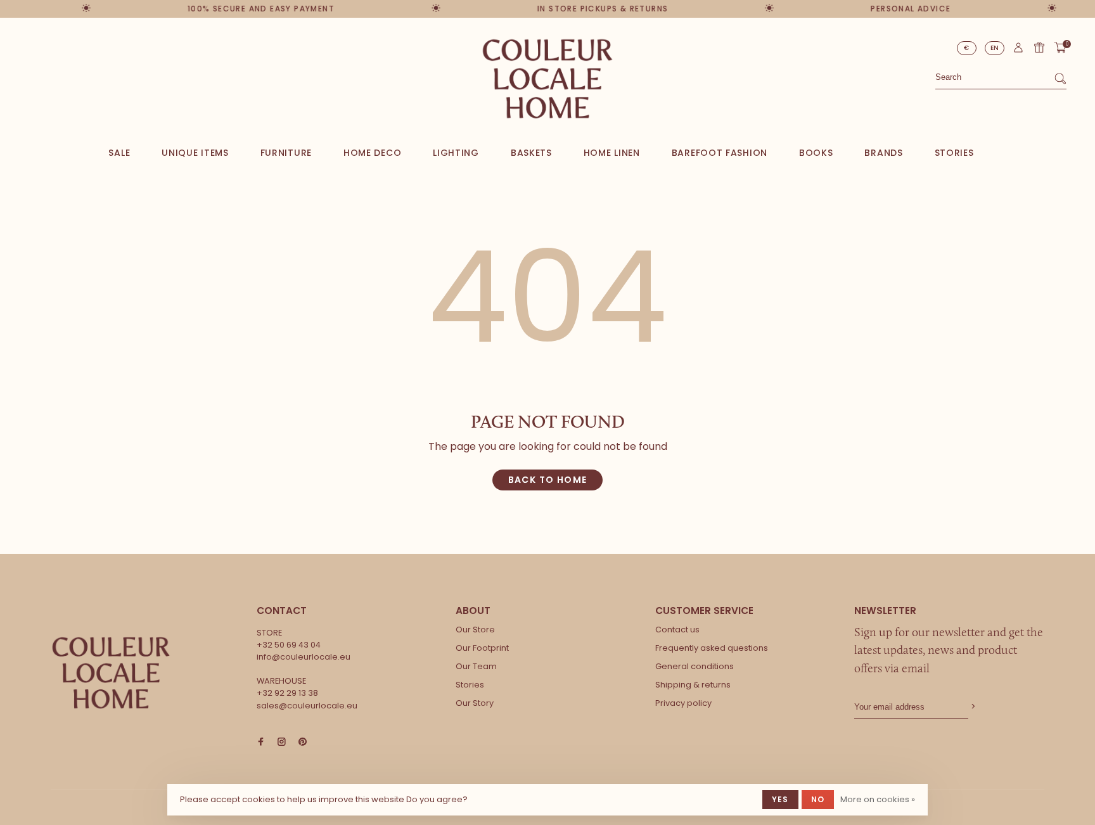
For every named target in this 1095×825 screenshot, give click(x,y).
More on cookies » (877, 799)
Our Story (475, 703)
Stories (954, 152)
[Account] (1018, 50)
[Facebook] (261, 742)
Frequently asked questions (711, 648)
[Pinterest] (302, 742)
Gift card (1039, 47)
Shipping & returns (693, 684)
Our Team (476, 666)
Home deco (372, 152)
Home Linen (612, 152)
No (817, 799)
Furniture (286, 152)
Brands (883, 152)
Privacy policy (683, 703)
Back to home (547, 479)
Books (816, 152)
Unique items (195, 152)
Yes (780, 799)
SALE (119, 152)
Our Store (475, 629)
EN (994, 48)
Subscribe (972, 706)
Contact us (677, 629)
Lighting (456, 152)
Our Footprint (482, 648)
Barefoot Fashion (719, 152)
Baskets (531, 152)
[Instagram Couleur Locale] (282, 742)
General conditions (694, 666)
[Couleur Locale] (111, 673)
